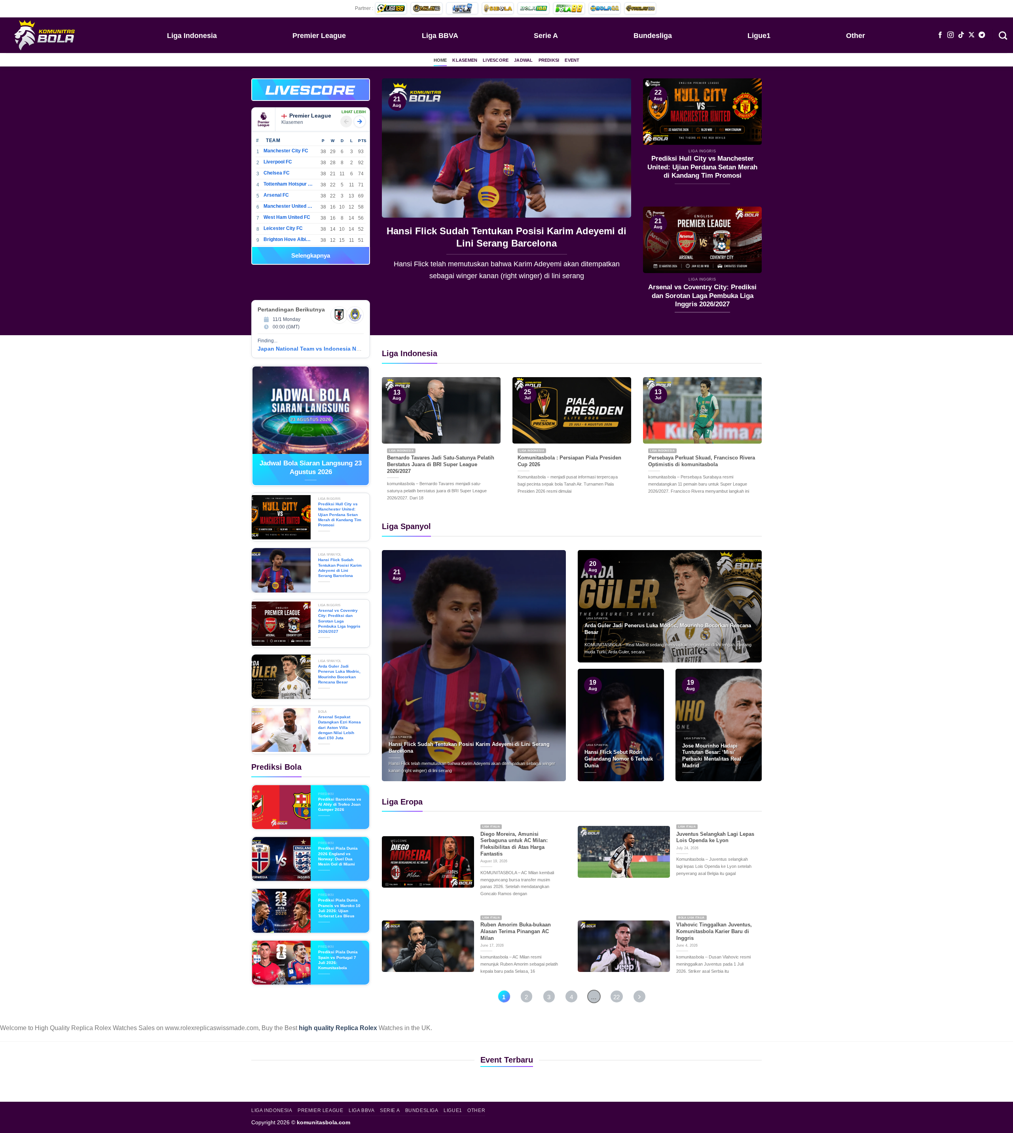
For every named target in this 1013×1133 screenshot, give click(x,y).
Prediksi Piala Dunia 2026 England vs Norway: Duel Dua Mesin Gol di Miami (338, 856)
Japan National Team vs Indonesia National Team (324, 348)
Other (855, 36)
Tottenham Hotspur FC (288, 184)
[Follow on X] (971, 35)
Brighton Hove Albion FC (288, 239)
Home (440, 60)
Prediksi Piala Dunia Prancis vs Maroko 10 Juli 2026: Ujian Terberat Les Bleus (339, 908)
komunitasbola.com (323, 1122)
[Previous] (397, 185)
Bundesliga (653, 36)
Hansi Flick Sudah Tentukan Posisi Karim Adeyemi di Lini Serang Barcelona (506, 237)
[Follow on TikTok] (961, 35)
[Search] (1003, 35)
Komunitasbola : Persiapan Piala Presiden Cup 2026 (569, 461)
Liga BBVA (440, 36)
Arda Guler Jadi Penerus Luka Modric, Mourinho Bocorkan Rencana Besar (339, 674)
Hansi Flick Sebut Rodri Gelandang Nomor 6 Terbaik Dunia (618, 758)
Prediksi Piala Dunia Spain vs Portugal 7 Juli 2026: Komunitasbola (338, 960)
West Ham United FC (287, 217)
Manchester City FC (286, 151)
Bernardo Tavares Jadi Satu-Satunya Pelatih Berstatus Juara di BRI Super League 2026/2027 (440, 464)
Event (572, 60)
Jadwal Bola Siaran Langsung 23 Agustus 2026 (311, 467)
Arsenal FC (276, 195)
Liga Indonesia (192, 36)
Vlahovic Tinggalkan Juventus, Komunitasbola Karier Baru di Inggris (714, 931)
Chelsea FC (277, 173)
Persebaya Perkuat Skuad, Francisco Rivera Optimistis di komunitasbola (701, 461)
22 (616, 997)
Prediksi (549, 60)
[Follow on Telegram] (982, 35)
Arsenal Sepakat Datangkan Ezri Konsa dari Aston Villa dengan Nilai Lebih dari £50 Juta (339, 727)
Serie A (546, 36)
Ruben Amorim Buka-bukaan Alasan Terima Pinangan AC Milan (515, 931)
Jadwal (523, 60)
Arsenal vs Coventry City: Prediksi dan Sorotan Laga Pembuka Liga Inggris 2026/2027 (702, 295)
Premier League (319, 36)
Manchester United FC (288, 206)
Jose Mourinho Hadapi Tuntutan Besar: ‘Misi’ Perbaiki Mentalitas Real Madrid (711, 756)
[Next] (616, 185)
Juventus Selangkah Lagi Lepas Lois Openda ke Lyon (715, 837)
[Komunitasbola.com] (45, 34)
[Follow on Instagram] (950, 35)
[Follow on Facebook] (940, 35)
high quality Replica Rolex (338, 1028)
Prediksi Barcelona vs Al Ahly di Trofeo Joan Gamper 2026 (339, 804)
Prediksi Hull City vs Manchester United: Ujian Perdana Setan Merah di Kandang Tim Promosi (702, 167)
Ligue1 (758, 36)
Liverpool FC (278, 162)
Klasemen (464, 60)
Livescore (495, 60)
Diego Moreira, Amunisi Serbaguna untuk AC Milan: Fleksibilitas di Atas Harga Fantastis (514, 844)
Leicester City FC (283, 228)
